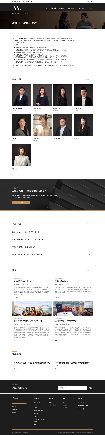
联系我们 (21, 202)
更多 (88, 223)
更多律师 (87, 79)
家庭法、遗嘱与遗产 (25, 13)
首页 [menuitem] (46, 8)
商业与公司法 (37, 402)
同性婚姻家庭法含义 (61, 281)
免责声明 (14, 413)
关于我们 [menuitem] (81, 8)
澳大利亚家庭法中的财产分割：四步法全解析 (28, 321)
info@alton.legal (28, 1)
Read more (17, 369)
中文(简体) (90, 1)
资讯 (64, 402)
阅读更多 (16, 297)
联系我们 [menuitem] (90, 8)
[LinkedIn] (81, 409)
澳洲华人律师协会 (53, 405)
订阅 (90, 388)
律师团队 (51, 402)
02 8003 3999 (17, 1)
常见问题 (65, 408)
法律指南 (65, 405)
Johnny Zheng (18, 324)
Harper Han (17, 284)
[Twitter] (84, 409)
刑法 (35, 424)
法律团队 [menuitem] (61, 8)
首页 (13, 13)
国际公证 (36, 414)
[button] (52, 232)
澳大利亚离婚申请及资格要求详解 (66, 321)
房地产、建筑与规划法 (39, 405)
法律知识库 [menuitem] (71, 8)
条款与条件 (14, 410)
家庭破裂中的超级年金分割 (22, 281)
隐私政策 (14, 407)
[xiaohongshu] (86, 409)
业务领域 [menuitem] (53, 8)
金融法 (35, 416)
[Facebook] (79, 409)
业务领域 (17, 13)
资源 (64, 398)
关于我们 (51, 398)
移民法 (35, 408)
